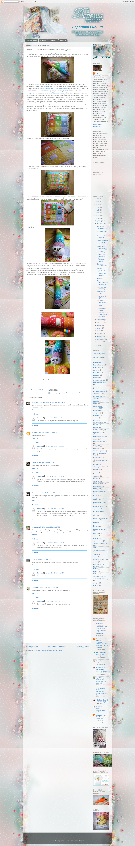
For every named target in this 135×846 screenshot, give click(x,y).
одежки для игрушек (100, 472)
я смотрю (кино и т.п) (100, 579)
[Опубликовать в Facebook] (55, 390)
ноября (100, 223)
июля (99, 325)
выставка (96, 372)
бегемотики (97, 360)
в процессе (97, 367)
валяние (96, 370)
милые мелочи (98, 436)
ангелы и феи (98, 357)
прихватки (96, 509)
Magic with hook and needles (101, 668)
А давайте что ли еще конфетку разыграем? (103, 282)
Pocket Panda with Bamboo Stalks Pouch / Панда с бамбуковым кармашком (101, 630)
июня (99, 328)
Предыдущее (82, 646)
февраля (100, 339)
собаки (95, 536)
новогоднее (97, 457)
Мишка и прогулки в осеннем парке (101, 303)
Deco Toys (99, 661)
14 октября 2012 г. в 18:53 (55, 476)
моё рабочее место (100, 441)
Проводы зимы (100, 710)
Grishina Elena (101, 652)
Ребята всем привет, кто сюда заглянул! (101, 681)
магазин (43, 41)
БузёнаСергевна (99, 365)
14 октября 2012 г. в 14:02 (46, 493)
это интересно (98, 576)
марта (99, 336)
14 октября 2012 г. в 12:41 (58, 402)
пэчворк (96, 522)
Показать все (105, 722)
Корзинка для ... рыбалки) (102, 288)
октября (100, 226)
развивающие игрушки (98, 525)
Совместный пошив (101, 309)
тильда (95, 554)
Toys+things (100, 678)
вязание (96, 377)
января (100, 342)
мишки (95, 439)
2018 (97, 202)
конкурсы (96, 413)
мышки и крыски (99, 451)
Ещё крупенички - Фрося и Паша (102, 242)
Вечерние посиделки (100, 624)
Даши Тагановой (46, 86)
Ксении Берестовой (62, 88)
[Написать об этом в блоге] (51, 390)
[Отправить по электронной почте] (49, 390)
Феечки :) (100, 278)
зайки (95, 403)
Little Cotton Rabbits (100, 689)
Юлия (34, 462)
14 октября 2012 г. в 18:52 (55, 446)
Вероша (40, 418)
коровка (96, 418)
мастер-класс (32, 41)
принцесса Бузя (98, 506)
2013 (97, 215)
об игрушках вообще (100, 460)
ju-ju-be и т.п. (97, 585)
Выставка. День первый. (102, 236)
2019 (97, 199)
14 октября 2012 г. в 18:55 (55, 508)
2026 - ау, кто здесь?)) (100, 655)
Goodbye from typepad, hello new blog (101, 693)
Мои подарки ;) (102, 228)
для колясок (97, 396)
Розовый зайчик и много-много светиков (103, 314)
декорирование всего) (101, 387)
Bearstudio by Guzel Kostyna (101, 716)
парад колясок (98, 483)
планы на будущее (99, 491)
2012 (97, 218)
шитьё (78, 393)
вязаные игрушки (99, 380)
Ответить (35, 410)
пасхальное (97, 486)
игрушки (53, 393)
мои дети (96, 446)
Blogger (81, 841)
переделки (97, 488)
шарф (95, 571)
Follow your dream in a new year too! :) (102, 672)
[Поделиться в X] (53, 390)
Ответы (36, 414)
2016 (97, 207)
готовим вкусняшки (99, 382)
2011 (97, 345)
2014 (97, 213)
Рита (33, 559)
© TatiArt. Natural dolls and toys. (102, 701)
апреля (100, 333)
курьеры (96, 424)
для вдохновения (99, 391)
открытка (96, 481)
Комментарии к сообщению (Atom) (50, 650)
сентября (100, 320)
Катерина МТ (37, 527)
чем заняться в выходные (98, 565)
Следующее (32, 646)
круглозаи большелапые (98, 421)
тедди (95, 547)
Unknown (35, 432)
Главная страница (56, 646)
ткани (95, 557)
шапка (95, 568)
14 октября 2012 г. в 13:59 (45, 462)
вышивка (96, 375)
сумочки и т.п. (98, 541)
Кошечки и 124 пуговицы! (102, 297)
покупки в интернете (100, 502)
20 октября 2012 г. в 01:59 (49, 587)
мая (99, 331)
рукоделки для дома (100, 529)
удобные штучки (69, 393)
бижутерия (97, 362)
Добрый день (100, 718)
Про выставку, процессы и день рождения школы (102, 258)
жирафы (96, 401)
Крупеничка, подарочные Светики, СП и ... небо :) (102, 249)
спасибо (96, 538)
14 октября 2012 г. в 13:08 (48, 432)
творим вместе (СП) (100, 543)
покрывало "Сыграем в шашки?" (55, 93)
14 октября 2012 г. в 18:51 (55, 418)
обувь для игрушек (99, 467)
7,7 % (97, 662)
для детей (96, 393)
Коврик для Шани (101, 292)
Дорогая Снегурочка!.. (102, 265)
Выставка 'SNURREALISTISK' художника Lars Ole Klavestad (102, 644)
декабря (100, 221)
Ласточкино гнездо (100, 707)
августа (100, 322)
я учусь (95, 583)
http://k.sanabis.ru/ (46, 88)
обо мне (63, 41)
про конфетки (98, 511)
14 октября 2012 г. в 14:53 (51, 527)
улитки (95, 562)
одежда (96, 469)
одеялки (96, 476)
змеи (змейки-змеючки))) (41, 393)
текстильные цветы (100, 550)
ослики (95, 478)
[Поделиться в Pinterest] (57, 390)
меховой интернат (99, 432)
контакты (53, 41)
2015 (97, 210)
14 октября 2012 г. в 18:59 (55, 543)
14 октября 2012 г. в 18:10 (44, 559)
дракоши (96, 398)
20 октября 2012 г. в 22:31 (55, 601)
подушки (60, 393)
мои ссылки (97, 448)
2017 (97, 204)
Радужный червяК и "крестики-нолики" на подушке (101, 272)
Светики (96, 533)
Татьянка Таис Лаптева (40, 402)
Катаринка (35, 587)
